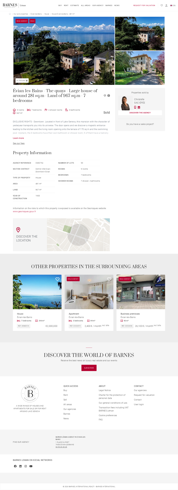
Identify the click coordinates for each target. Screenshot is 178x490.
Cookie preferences (108, 415)
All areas (85, 5)
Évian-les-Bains (36, 14)
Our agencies (69, 409)
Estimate (74, 5)
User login (139, 404)
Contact (138, 399)
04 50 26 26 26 (61, 447)
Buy (60, 5)
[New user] (166, 5)
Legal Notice (105, 390)
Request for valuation (144, 5)
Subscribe (89, 368)
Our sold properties (21, 14)
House (46, 14)
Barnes (109, 5)
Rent (66, 5)
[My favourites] (162, 5)
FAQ (101, 419)
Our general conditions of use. (113, 403)
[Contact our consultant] (135, 107)
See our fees (19, 143)
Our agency (97, 5)
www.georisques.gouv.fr (24, 211)
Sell (65, 399)
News (116, 5)
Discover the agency (140, 113)
